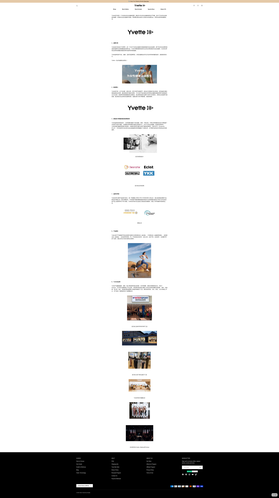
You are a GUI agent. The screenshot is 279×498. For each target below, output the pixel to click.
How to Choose (80, 461)
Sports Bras (151, 9)
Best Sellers (125, 9)
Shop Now (146, 1)
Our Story (148, 461)
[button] (201, 5)
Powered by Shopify (86, 492)
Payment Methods (116, 478)
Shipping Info (115, 464)
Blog (77, 470)
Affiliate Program (150, 467)
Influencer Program (151, 464)
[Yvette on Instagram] (189, 475)
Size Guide (79, 464)
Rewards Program (116, 472)
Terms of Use (149, 472)
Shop (114, 9)
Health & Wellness (81, 467)
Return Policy (115, 470)
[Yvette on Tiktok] (196, 475)
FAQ (113, 461)
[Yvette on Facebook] (183, 475)
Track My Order (115, 467)
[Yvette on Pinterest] (186, 475)
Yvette (80, 492)
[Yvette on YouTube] (193, 475)
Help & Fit (163, 9)
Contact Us (114, 475)
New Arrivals (138, 9)
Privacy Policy (150, 470)
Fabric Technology (81, 472)
